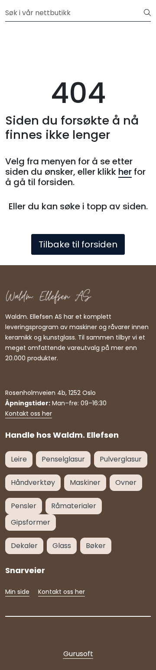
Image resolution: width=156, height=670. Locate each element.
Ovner (125, 482)
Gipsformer (30, 522)
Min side (17, 591)
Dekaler (24, 546)
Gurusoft (78, 654)
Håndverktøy (33, 482)
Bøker (96, 546)
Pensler (23, 506)
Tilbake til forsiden (78, 244)
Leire (19, 459)
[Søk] (147, 13)
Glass (61, 546)
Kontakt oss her (28, 413)
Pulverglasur (121, 459)
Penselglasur (63, 459)
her (125, 172)
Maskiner (85, 482)
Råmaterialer (73, 506)
